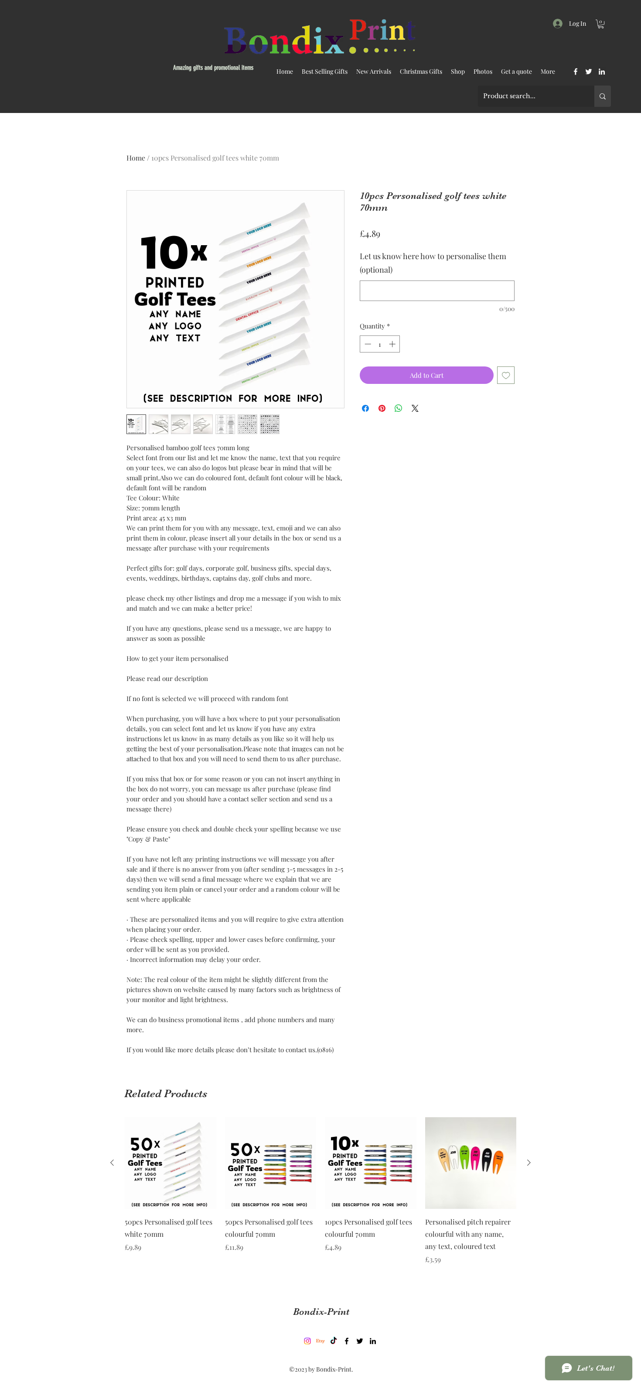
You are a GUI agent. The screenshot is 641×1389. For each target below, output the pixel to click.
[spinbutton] (380, 344)
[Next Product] (529, 1162)
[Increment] (393, 344)
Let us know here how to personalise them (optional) (433, 263)
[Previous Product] (112, 1162)
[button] (601, 24)
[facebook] (575, 71)
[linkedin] (601, 71)
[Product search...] (602, 96)
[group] (320, 1197)
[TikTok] (333, 1341)
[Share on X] (415, 408)
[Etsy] (320, 1341)
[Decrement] (367, 344)
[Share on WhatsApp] (398, 408)
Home (135, 157)
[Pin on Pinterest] (382, 408)
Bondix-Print (321, 1311)
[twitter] (588, 71)
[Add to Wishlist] (506, 375)
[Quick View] (170, 1163)
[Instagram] (307, 1341)
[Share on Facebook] (365, 408)
